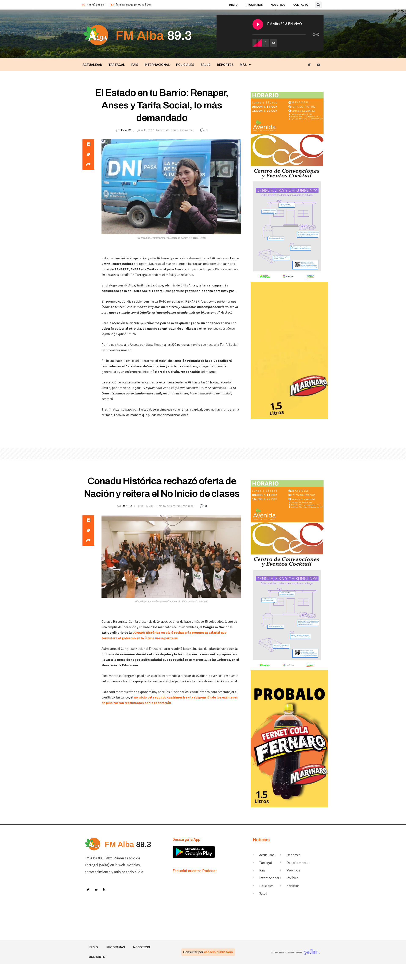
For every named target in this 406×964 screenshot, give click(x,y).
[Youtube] (319, 65)
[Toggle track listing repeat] (273, 43)
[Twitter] (309, 65)
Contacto (300, 4)
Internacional (157, 65)
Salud (205, 65)
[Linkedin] (104, 889)
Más (243, 65)
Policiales (185, 65)
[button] (318, 4)
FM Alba (126, 130)
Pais (134, 65)
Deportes (225, 65)
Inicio (233, 4)
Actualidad (92, 65)
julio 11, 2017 (145, 130)
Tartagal (116, 65)
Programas (254, 4)
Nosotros (278, 4)
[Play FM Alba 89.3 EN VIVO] (257, 24)
